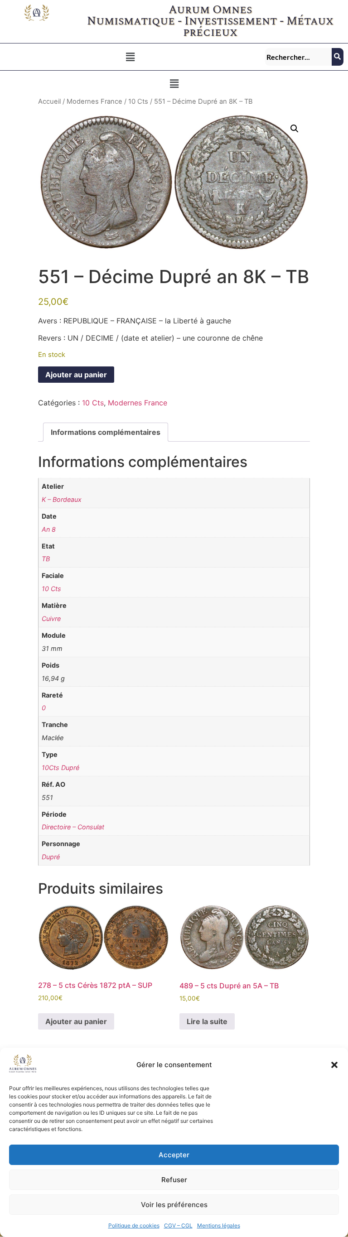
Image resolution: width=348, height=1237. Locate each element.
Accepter (174, 1154)
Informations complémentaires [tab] (105, 432)
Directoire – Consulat (73, 827)
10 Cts (138, 101)
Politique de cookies (134, 1225)
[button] (334, 1064)
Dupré (51, 857)
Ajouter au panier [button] (76, 1021)
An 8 (49, 529)
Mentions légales (218, 1225)
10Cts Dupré (60, 767)
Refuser (174, 1179)
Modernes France (94, 101)
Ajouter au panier (76, 374)
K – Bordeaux (62, 499)
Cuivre (51, 618)
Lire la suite (207, 1021)
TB (46, 559)
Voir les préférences (174, 1204)
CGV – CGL (178, 1225)
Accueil (49, 101)
